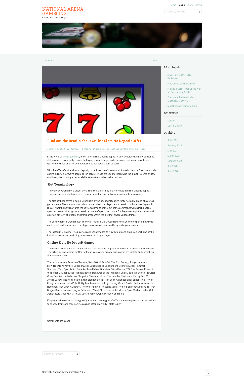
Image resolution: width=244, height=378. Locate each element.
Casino (181, 5)
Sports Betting (194, 5)
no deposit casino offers (116, 149)
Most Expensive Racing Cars (182, 106)
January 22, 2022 (57, 149)
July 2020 (172, 166)
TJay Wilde (75, 149)
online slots (134, 149)
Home (173, 5)
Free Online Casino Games (181, 83)
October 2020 (174, 161)
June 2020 (173, 171)
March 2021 (173, 155)
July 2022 (172, 140)
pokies (144, 149)
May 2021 (172, 150)
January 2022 (174, 145)
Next (157, 60)
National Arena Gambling (62, 11)
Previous (48, 60)
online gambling (71, 156)
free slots (100, 149)
